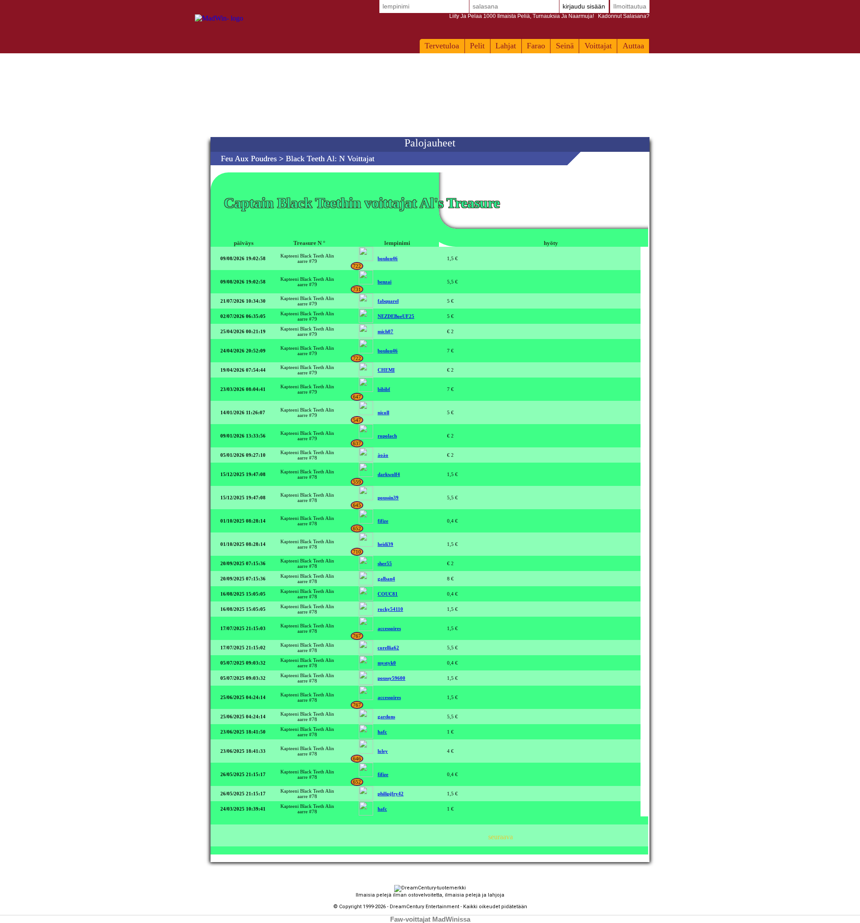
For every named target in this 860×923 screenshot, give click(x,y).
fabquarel (388, 301)
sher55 (385, 563)
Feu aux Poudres (249, 158)
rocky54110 (390, 609)
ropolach (387, 435)
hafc (382, 731)
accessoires (389, 628)
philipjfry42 (391, 793)
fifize (383, 521)
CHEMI (386, 370)
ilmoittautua (629, 6)
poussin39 (388, 497)
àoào (383, 455)
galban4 (386, 578)
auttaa (633, 45)
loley (383, 751)
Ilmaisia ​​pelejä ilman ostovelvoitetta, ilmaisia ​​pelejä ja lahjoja (430, 895)
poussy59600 (391, 678)
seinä (565, 45)
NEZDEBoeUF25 (396, 316)
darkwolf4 (389, 474)
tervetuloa (442, 45)
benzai (384, 281)
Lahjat (505, 45)
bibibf (384, 389)
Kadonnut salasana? (549, 16)
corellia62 (388, 647)
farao (536, 45)
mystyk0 (387, 662)
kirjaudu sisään (584, 6)
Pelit (477, 45)
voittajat (598, 45)
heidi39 (385, 544)
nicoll (383, 412)
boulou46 (388, 258)
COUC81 (388, 594)
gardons (386, 716)
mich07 (385, 331)
